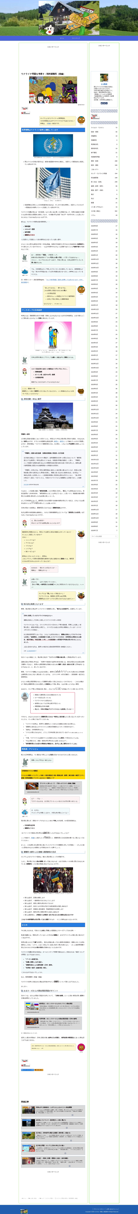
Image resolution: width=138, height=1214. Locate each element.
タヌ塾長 (104, 84)
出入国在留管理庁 (31, 650)
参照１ (56, 441)
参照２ (62, 441)
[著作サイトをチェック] (102, 103)
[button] (116, 536)
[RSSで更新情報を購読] (106, 103)
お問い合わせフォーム (112, 1209)
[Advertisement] (53, 59)
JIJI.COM (26, 484)
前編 (49, 123)
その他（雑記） (39, 1069)
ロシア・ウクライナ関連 (28, 1069)
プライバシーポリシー (99, 1209)
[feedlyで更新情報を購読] (104, 103)
